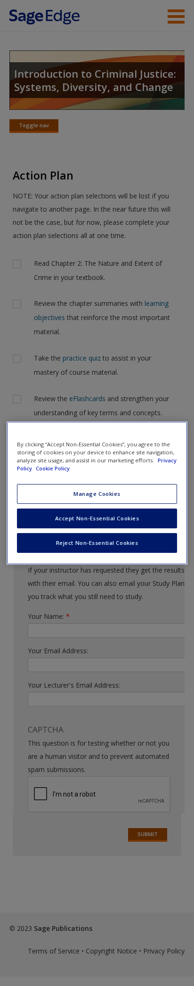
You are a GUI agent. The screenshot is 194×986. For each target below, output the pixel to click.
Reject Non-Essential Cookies (97, 542)
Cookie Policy (53, 468)
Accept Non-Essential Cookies (97, 518)
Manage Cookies (97, 493)
